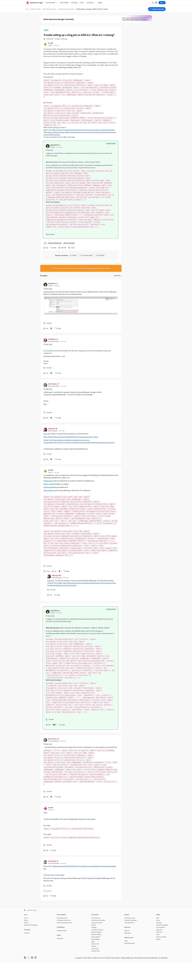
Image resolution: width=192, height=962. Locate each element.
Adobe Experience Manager (49, 9)
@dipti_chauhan (49, 484)
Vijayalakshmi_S (55, 145)
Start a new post (94, 268)
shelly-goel (51, 428)
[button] (157, 9)
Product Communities (35, 9)
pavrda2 (50, 807)
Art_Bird (50, 43)
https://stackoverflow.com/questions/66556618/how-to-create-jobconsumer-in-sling (71, 437)
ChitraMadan (52, 339)
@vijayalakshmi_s (49, 490)
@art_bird (50, 150)
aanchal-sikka (52, 861)
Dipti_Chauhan (52, 384)
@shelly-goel (48, 481)
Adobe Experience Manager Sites (66, 9)
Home (27, 9)
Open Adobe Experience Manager (136, 19)
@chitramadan (48, 487)
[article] (80, 306)
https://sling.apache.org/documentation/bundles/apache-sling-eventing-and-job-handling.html (83, 130)
